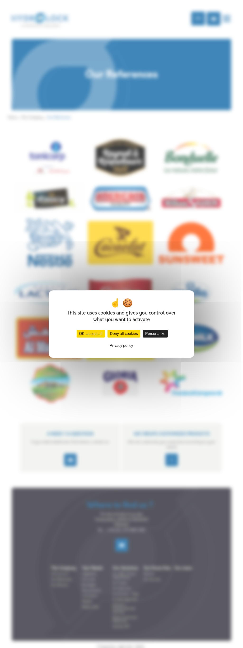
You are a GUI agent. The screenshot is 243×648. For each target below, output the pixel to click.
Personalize (155, 334)
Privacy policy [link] (121, 345)
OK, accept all (91, 334)
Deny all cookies (124, 334)
